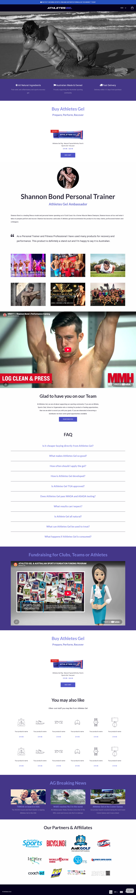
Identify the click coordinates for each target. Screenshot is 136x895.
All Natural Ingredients (29, 85)
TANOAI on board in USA (28, 807)
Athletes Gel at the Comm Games (108, 807)
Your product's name (21, 731)
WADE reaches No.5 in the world (68, 807)
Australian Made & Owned (69, 85)
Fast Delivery (109, 85)
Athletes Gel (7, 891)
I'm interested (68, 419)
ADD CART (68, 155)
